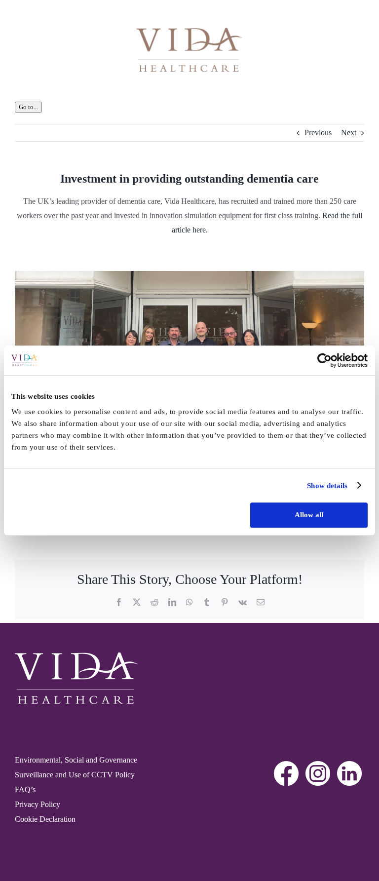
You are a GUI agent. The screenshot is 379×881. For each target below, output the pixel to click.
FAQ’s (25, 789)
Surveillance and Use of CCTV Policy (75, 774)
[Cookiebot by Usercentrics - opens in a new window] (324, 360)
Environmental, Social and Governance (76, 760)
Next (348, 132)
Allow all (309, 515)
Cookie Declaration (45, 819)
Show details (327, 486)
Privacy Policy (37, 804)
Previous (318, 132)
